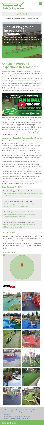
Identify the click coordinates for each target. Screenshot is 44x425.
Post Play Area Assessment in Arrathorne (16, 418)
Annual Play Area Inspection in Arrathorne (17, 416)
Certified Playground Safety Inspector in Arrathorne (20, 410)
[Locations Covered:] (2, 3)
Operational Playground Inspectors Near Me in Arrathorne (18, 413)
